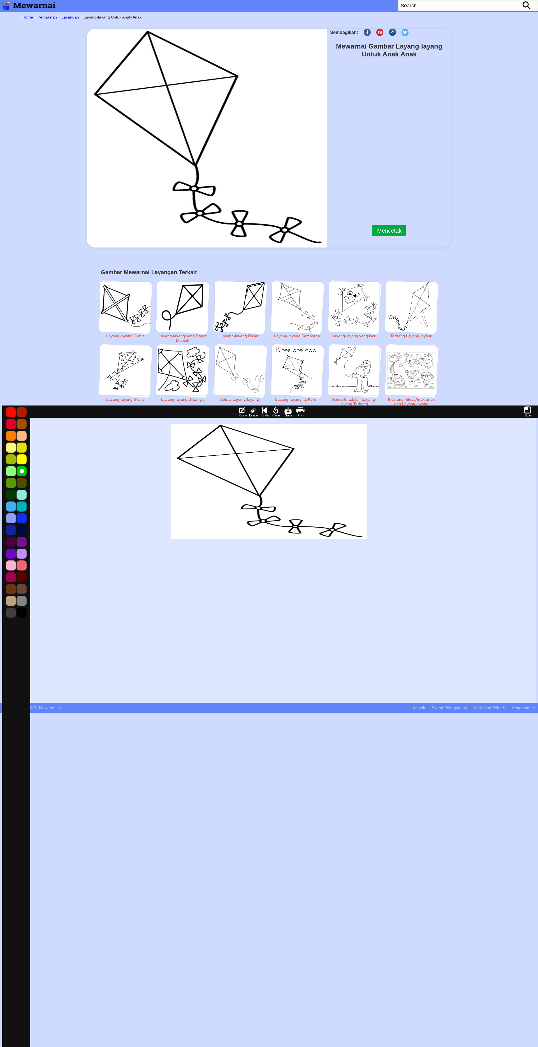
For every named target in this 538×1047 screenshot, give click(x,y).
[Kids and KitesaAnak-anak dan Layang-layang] (411, 370)
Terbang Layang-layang (411, 336)
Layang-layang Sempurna (297, 336)
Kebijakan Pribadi (489, 707)
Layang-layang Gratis (125, 336)
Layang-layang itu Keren (297, 399)
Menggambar (523, 707)
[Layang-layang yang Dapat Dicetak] (182, 307)
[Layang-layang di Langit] (182, 370)
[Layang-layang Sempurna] (297, 307)
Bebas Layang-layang (239, 399)
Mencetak (389, 231)
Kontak (419, 707)
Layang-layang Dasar (240, 336)
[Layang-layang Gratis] (125, 307)
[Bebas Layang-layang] (240, 370)
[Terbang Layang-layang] (411, 307)
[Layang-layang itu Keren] (297, 370)
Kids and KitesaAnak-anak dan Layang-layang (411, 401)
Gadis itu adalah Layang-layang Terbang (354, 401)
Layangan (70, 17)
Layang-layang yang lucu (354, 336)
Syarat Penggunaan (449, 707)
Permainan (47, 17)
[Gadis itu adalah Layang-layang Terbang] (354, 370)
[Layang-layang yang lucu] (354, 307)
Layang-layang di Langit (182, 399)
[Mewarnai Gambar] (28, 5)
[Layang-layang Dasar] (240, 307)
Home (27, 17)
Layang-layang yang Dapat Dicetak (183, 338)
